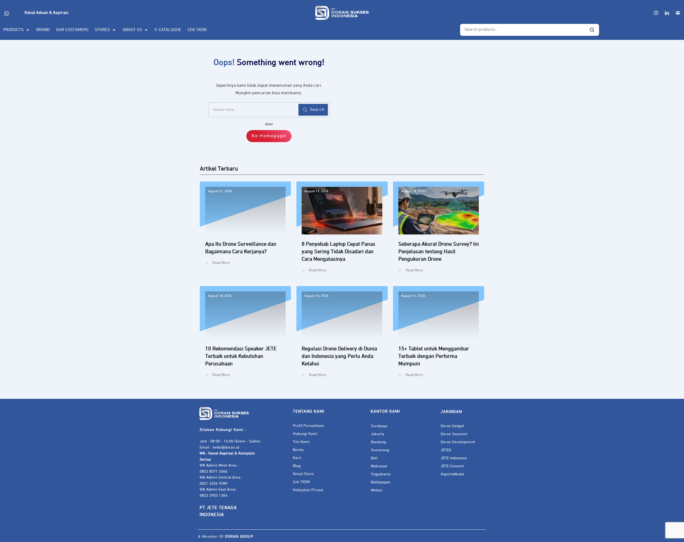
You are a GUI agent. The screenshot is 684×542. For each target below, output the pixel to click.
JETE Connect (452, 466)
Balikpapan (380, 482)
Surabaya (379, 426)
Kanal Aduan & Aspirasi (46, 13)
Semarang (380, 450)
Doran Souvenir (454, 434)
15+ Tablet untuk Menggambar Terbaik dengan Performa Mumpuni (438, 335)
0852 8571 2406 (213, 471)
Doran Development (458, 442)
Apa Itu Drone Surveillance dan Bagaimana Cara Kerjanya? (245, 231)
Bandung (378, 442)
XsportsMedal (452, 474)
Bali (374, 458)
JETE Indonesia (454, 458)
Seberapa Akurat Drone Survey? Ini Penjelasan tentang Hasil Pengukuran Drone (438, 231)
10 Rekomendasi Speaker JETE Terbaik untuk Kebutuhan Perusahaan (245, 335)
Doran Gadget (452, 426)
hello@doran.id (226, 447)
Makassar (379, 466)
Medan (376, 490)
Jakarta (377, 434)
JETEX (446, 450)
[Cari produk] (592, 30)
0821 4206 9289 (213, 484)
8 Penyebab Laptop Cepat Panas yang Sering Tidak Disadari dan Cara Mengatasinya (341, 231)
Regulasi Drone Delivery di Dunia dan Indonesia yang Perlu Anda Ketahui (341, 335)
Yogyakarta (381, 474)
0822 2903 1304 (213, 496)
